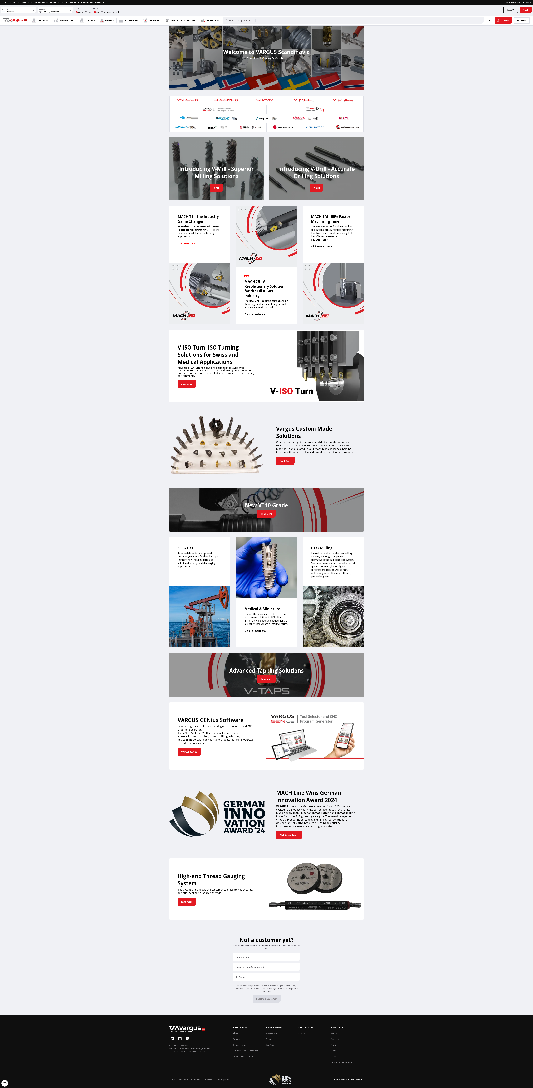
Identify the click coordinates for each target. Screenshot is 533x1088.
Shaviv (334, 1045)
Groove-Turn (67, 20)
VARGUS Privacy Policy (243, 1056)
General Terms (239, 1045)
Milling (109, 20)
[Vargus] (201, 1029)
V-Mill (333, 1050)
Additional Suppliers (183, 20)
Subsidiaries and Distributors (246, 1050)
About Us (237, 1033)
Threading (43, 20)
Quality (301, 1033)
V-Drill (333, 1056)
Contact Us (238, 1039)
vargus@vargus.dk (197, 1051)
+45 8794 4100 (180, 1051)
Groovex (335, 1039)
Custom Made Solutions (342, 1062)
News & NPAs (272, 1033)
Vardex (334, 1033)
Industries (213, 20)
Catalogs (270, 1039)
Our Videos (271, 1045)
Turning (90, 20)
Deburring (155, 20)
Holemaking (131, 20)
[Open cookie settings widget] (4, 1083)
